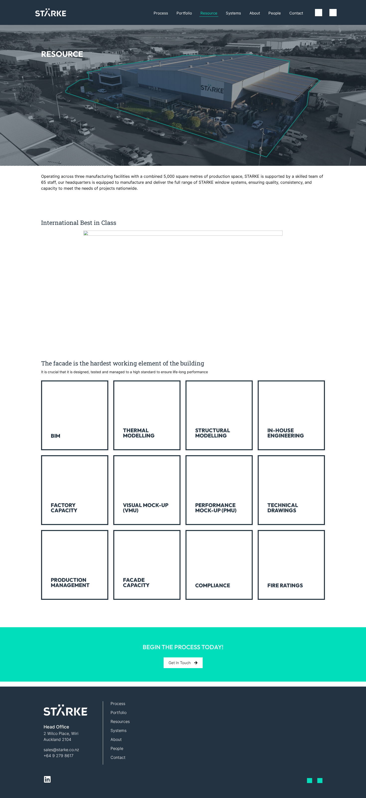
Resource (208, 13)
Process (161, 13)
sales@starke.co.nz (61, 749)
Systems (233, 13)
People (274, 13)
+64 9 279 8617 (58, 755)
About (254, 13)
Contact (296, 13)
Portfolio (184, 13)
